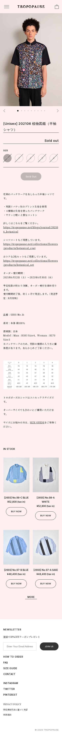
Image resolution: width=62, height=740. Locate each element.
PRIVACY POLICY (12, 704)
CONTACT (9, 674)
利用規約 (7, 714)
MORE (31, 597)
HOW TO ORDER (13, 656)
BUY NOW (16, 511)
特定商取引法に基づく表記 (15, 709)
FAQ (5, 662)
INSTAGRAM (10, 683)
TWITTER (9, 689)
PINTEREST (10, 694)
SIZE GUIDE (37, 422)
